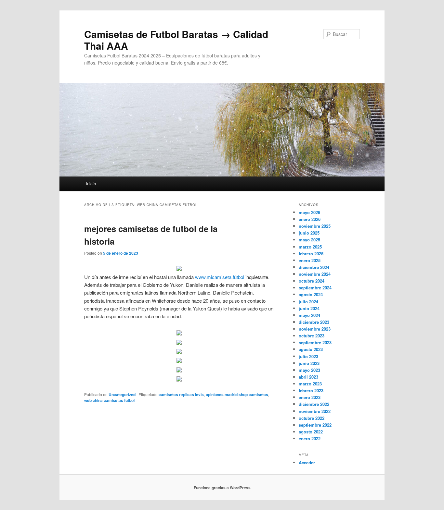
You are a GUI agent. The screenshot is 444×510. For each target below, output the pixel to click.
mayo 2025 (309, 240)
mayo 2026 (309, 212)
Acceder (307, 462)
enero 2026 (309, 219)
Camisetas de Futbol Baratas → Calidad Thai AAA (176, 40)
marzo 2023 (310, 384)
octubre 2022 (311, 418)
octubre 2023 (311, 336)
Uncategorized (122, 394)
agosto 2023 (311, 349)
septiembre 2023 (315, 342)
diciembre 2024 (314, 267)
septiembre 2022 (315, 425)
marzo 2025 (310, 247)
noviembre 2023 (315, 329)
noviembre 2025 (315, 226)
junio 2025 (309, 233)
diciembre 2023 (314, 322)
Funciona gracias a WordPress (222, 488)
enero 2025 (309, 260)
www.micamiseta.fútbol (219, 276)
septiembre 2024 (315, 288)
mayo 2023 (309, 370)
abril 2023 (308, 377)
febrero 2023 (311, 390)
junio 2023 (309, 363)
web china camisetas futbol (109, 400)
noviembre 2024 (315, 274)
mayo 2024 (309, 315)
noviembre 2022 (315, 411)
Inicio (91, 183)
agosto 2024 (311, 294)
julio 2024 (308, 301)
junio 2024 (309, 308)
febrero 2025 (311, 253)
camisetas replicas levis (181, 394)
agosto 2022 (311, 432)
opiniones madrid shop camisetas (237, 394)
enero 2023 (309, 397)
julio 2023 (308, 356)
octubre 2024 (311, 281)
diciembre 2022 (314, 404)
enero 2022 (309, 438)
